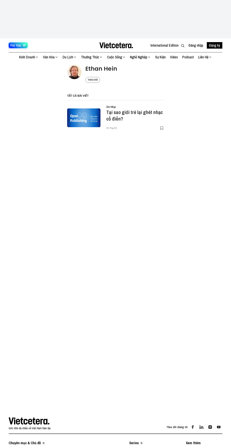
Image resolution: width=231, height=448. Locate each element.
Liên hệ (203, 57)
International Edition (164, 45)
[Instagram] (210, 427)
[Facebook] (192, 427)
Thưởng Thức (90, 57)
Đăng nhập (196, 45)
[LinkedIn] (201, 427)
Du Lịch (68, 57)
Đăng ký (214, 45)
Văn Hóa (49, 57)
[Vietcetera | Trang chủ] (116, 45)
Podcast (188, 57)
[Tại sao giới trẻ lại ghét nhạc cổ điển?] (84, 117)
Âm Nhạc (111, 107)
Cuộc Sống (114, 57)
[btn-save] (162, 128)
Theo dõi (93, 80)
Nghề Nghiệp (138, 57)
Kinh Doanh (27, 57)
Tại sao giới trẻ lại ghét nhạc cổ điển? (134, 115)
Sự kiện (160, 57)
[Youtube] (218, 427)
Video (174, 57)
